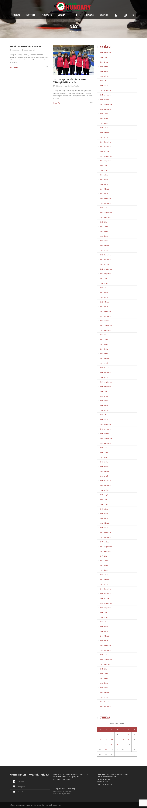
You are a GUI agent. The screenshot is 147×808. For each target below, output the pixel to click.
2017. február (104, 579)
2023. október (104, 208)
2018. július (103, 500)
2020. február (104, 415)
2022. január (104, 307)
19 (123, 744)
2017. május (104, 565)
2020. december (105, 368)
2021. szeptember (106, 325)
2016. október (104, 598)
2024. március (104, 184)
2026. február (104, 81)
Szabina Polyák (29, 50)
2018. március (104, 518)
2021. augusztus (105, 330)
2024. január (104, 194)
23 (106, 749)
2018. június (104, 504)
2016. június (104, 617)
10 (112, 739)
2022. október (104, 264)
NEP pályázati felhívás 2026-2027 (25, 46)
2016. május (104, 622)
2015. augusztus (105, 664)
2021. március (104, 354)
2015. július (103, 669)
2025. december (105, 90)
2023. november (105, 203)
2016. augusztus (105, 608)
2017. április (104, 570)
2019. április (104, 462)
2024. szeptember (106, 156)
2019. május (104, 457)
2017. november (105, 537)
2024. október (104, 151)
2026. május (104, 67)
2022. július (103, 278)
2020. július (103, 391)
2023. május (104, 231)
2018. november (105, 485)
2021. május (104, 344)
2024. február (104, 189)
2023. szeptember (106, 212)
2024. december (105, 142)
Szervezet (104, 15)
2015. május (104, 678)
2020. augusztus (105, 387)
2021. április (104, 349)
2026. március (104, 76)
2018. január (104, 528)
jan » (103, 758)
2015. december (105, 645)
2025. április (104, 123)
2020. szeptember (106, 382)
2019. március (104, 467)
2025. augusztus (105, 109)
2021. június (104, 340)
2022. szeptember (106, 269)
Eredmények (89, 15)
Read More (14, 67)
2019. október (104, 434)
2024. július (103, 165)
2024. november (105, 147)
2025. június (104, 114)
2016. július (103, 612)
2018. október (104, 490)
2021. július (103, 335)
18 (117, 744)
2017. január (104, 584)
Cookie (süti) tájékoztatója (62, 794)
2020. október (104, 377)
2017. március (104, 575)
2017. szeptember (106, 547)
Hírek (75, 15)
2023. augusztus (105, 217)
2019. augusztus (105, 443)
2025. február (104, 133)
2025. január (104, 137)
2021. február (104, 358)
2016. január (104, 641)
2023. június (104, 227)
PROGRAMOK (47, 15)
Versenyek (62, 15)
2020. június (104, 396)
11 (117, 739)
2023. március (104, 241)
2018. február (104, 523)
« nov (99, 758)
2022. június (104, 283)
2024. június (104, 170)
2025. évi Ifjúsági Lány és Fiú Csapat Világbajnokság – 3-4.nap (70, 81)
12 (123, 739)
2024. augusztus (105, 161)
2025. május (104, 118)
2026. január (104, 85)
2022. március (104, 297)
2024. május (104, 175)
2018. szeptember (106, 495)
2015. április (104, 683)
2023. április (104, 236)
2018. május (104, 509)
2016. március (104, 631)
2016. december (105, 589)
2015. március (104, 688)
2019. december (105, 424)
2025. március (104, 128)
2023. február (104, 245)
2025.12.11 (16, 50)
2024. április (104, 180)
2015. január (104, 697)
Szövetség (30, 15)
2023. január (104, 250)
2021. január (104, 363)
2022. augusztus (105, 274)
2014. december (105, 702)
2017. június (104, 561)
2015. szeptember (106, 659)
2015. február (104, 692)
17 (112, 744)
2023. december (105, 198)
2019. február (104, 471)
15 (100, 744)
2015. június (104, 674)
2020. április (104, 405)
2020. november (105, 372)
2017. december (105, 532)
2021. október (104, 321)
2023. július (103, 222)
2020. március (104, 410)
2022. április (104, 292)
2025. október (104, 100)
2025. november (105, 95)
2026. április (104, 71)
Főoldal (16, 15)
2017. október (104, 542)
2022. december (105, 255)
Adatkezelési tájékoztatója (62, 791)
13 (129, 739)
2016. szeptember (106, 603)
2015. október (104, 655)
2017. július (103, 556)
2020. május (104, 401)
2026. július (103, 57)
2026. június (104, 62)
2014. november (105, 707)
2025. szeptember (106, 104)
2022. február (104, 302)
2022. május (104, 288)
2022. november (105, 260)
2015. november (105, 650)
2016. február (104, 636)
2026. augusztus (105, 53)
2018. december (105, 481)
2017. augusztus (105, 551)
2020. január (104, 420)
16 (106, 744)
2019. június (104, 452)
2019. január (104, 476)
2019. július (103, 448)
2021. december (105, 311)
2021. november (105, 316)
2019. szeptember (106, 438)
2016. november (105, 594)
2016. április (104, 627)
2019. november (105, 429)
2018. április (104, 514)
